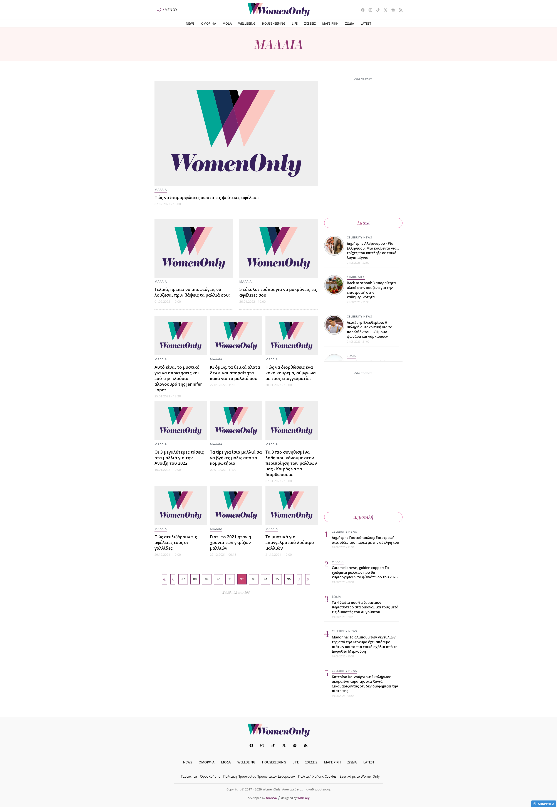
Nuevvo (271, 798)
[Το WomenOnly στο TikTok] (376, 10)
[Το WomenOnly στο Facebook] (361, 10)
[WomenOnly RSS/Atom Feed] (399, 10)
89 (206, 579)
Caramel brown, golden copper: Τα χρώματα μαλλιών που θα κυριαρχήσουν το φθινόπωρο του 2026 (365, 572)
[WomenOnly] (279, 9)
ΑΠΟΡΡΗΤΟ (546, 804)
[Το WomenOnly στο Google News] (391, 10)
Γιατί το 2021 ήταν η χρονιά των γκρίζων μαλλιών (230, 542)
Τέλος (307, 579)
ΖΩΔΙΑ (349, 23)
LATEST (366, 23)
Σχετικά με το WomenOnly (360, 776)
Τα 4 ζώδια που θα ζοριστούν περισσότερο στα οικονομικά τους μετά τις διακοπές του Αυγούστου (365, 607)
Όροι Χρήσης (210, 776)
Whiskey (303, 798)
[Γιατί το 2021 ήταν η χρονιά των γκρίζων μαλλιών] (236, 505)
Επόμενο (299, 579)
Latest (363, 223)
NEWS (190, 23)
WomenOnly (278, 730)
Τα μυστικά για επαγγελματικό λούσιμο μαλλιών (289, 542)
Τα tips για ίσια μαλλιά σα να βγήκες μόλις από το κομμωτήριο (236, 457)
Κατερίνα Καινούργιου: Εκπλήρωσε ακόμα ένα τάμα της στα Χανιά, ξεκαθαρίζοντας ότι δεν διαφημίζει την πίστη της (365, 683)
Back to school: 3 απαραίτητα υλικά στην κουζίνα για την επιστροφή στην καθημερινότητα (371, 289)
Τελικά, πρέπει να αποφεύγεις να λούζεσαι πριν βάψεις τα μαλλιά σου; (192, 292)
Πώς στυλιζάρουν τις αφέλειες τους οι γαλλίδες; (175, 542)
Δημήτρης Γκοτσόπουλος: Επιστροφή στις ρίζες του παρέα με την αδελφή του (365, 540)
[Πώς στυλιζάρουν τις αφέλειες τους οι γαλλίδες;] (180, 505)
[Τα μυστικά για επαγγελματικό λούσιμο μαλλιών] (291, 505)
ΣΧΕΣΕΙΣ (310, 23)
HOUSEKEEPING (273, 23)
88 (195, 579)
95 (277, 579)
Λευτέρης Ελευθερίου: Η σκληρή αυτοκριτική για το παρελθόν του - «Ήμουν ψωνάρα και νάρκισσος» (369, 329)
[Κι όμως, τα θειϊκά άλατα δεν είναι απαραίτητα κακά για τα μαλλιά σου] (236, 335)
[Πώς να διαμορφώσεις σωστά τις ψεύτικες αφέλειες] (236, 133)
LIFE (295, 23)
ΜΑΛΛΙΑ (160, 189)
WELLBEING (246, 23)
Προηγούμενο (172, 579)
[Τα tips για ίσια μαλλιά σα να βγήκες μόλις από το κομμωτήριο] (236, 420)
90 (218, 579)
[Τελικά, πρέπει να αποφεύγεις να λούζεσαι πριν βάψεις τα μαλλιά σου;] (193, 248)
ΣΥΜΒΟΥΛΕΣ (356, 277)
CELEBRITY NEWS (359, 237)
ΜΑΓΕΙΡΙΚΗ (330, 23)
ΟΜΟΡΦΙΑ (208, 23)
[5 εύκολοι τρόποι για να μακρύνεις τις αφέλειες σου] (278, 248)
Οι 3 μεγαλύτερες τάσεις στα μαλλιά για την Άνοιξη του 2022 (179, 457)
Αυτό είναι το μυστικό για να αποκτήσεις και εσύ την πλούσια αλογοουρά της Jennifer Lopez (178, 378)
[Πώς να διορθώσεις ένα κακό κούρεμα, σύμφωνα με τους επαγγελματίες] (291, 335)
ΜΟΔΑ (227, 23)
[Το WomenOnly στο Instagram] (368, 10)
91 (230, 579)
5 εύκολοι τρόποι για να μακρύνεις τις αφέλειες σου (278, 292)
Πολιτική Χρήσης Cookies (317, 776)
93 (253, 579)
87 (183, 579)
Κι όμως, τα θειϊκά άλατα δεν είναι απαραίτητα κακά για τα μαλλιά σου (235, 372)
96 (289, 579)
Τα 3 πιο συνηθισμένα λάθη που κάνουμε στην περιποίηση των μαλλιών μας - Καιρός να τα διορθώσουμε (291, 463)
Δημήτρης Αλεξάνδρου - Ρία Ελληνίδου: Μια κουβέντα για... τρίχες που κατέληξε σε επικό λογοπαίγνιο (373, 250)
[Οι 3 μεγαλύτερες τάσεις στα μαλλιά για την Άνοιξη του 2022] (180, 420)
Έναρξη (164, 579)
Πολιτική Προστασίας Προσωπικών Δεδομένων (259, 776)
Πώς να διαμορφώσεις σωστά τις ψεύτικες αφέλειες (206, 197)
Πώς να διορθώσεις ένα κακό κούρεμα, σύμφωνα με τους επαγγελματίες (290, 372)
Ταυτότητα (189, 776)
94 (265, 579)
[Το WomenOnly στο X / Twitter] (384, 10)
